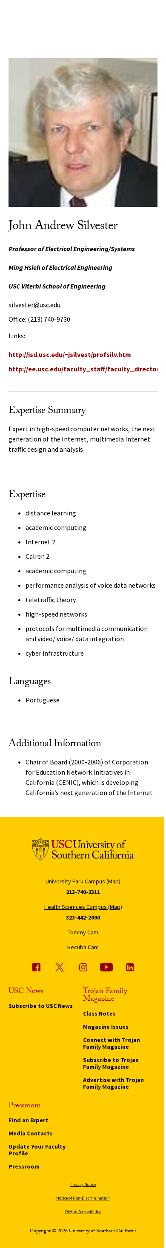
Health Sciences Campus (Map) (83, 907)
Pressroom (24, 1166)
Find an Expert (29, 1120)
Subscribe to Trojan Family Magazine (111, 1063)
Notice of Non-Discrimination (83, 1198)
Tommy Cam (83, 932)
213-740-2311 (83, 892)
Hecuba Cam (83, 947)
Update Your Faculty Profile (37, 1150)
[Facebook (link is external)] (36, 967)
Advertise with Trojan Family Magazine (113, 1083)
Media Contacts (31, 1133)
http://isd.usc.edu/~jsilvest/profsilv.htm (70, 354)
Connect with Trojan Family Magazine (111, 1043)
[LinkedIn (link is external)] (129, 967)
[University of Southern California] (83, 850)
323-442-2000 (83, 917)
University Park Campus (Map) (83, 881)
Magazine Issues (106, 1026)
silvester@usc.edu (34, 304)
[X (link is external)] (59, 967)
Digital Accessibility (83, 1211)
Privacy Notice (83, 1184)
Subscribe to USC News (41, 1006)
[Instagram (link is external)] (83, 967)
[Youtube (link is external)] (106, 967)
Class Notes (99, 1013)
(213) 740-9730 (49, 319)
